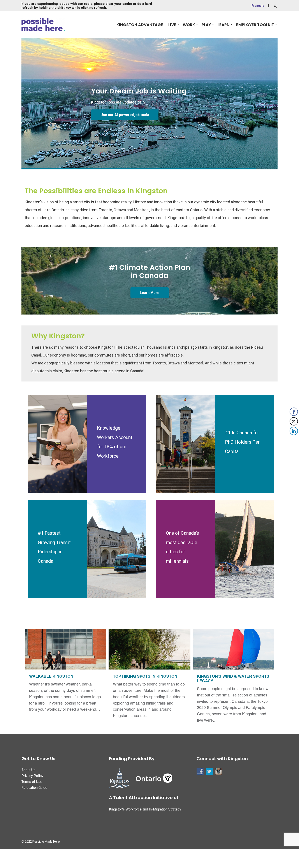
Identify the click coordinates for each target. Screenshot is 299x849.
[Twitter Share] (294, 421)
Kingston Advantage (139, 24)
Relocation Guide (34, 788)
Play (206, 24)
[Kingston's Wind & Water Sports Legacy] (233, 678)
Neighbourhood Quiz (117, 115)
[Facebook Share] (294, 412)
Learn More (149, 293)
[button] (294, 439)
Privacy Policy (32, 776)
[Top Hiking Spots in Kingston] (149, 676)
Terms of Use (31, 782)
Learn (224, 24)
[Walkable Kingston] (65, 673)
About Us (28, 770)
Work (189, 24)
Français (258, 5)
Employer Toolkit (255, 24)
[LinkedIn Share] (294, 431)
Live (172, 24)
